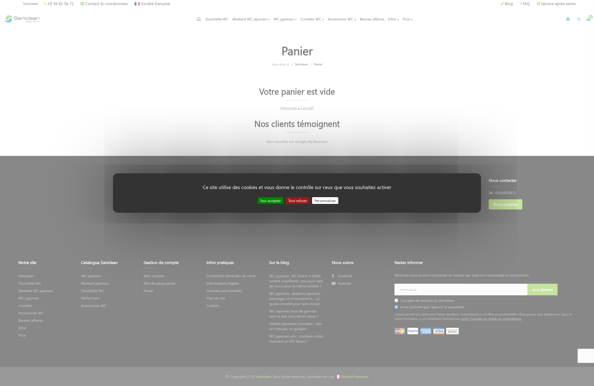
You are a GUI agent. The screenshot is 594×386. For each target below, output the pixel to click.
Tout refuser (297, 200)
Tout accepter (270, 200)
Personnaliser (325, 200)
